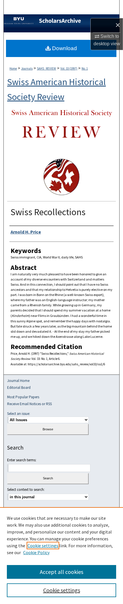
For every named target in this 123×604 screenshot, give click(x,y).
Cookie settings (42, 545)
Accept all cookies (61, 571)
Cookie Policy (36, 552)
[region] (61, 555)
